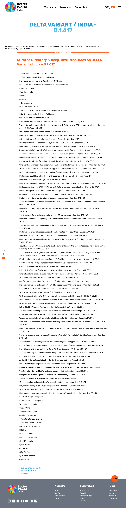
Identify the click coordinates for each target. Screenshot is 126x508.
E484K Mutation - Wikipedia (31, 400)
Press (57, 498)
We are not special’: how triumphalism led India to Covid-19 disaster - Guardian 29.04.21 (56, 318)
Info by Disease (28, 46)
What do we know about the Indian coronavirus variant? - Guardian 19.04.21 (51, 389)
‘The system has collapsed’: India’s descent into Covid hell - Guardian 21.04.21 (52, 382)
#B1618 (22, 99)
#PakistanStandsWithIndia (30, 419)
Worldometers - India (28, 404)
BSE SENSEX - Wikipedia (29, 426)
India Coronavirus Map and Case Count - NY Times (40, 81)
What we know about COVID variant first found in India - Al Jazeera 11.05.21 (51, 292)
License (111, 493)
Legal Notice (113, 490)
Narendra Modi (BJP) (29, 471)
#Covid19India (25, 408)
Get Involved (87, 486)
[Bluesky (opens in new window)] (9, 501)
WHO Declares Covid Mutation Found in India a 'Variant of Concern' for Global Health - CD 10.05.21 (61, 300)
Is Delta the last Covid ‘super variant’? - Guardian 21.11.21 (43, 132)
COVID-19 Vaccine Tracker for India (34, 118)
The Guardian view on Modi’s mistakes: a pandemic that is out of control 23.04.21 (53, 371)
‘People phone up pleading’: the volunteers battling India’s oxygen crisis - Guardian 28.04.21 (58, 341)
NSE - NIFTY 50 (26, 434)
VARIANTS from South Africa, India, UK (84, 46)
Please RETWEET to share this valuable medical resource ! (44, 84)
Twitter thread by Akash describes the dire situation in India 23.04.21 (48, 378)
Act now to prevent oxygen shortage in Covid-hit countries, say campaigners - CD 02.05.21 (58, 311)
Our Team (58, 493)
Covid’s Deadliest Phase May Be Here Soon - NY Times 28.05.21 (46, 266)
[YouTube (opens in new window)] (26, 501)
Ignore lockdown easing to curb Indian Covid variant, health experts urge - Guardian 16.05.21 (59, 274)
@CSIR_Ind (24, 448)
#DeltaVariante (25, 103)
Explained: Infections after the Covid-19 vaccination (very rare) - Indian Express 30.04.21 (57, 314)
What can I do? (85, 490)
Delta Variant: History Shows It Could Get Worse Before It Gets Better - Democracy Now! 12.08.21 (60, 157)
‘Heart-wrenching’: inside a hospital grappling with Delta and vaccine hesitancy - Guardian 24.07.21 (62, 168)
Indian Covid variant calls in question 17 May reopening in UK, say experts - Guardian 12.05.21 (59, 285)
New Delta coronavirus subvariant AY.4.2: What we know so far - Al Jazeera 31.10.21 (55, 135)
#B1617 (22, 96)
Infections (41, 46)
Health (17, 46)
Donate (82, 498)
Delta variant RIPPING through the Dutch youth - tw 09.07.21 (45, 179)
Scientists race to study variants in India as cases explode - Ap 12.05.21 (49, 288)
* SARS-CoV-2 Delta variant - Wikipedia (36, 73)
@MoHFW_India (26, 441)
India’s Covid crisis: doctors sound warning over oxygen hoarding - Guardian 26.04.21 (55, 356)
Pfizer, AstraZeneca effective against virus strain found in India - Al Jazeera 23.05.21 (55, 270)
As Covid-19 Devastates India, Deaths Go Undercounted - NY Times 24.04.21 (52, 360)
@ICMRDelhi (24, 445)
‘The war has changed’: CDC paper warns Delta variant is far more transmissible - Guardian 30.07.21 (62, 165)
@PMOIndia (24, 459)
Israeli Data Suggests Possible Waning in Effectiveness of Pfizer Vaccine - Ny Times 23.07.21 (58, 172)
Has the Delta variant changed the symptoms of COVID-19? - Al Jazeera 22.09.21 (54, 143)
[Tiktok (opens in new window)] (35, 501)
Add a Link (83, 493)
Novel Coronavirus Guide (57, 46)
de (107, 7)
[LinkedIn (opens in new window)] (18, 501)
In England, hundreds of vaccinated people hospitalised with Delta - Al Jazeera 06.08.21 (57, 161)
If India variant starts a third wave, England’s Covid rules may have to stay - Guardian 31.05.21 (59, 259)
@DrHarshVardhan (27, 456)
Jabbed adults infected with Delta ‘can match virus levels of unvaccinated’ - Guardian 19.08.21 (60, 150)
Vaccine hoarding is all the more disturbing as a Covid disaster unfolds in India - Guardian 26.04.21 (61, 353)
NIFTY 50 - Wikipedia (28, 437)
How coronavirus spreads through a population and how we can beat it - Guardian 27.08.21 (58, 146)
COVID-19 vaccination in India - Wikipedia (36, 114)
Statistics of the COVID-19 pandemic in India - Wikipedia (43, 110)
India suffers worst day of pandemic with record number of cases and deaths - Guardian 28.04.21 (61, 345)
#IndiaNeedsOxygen (28, 411)
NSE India (23, 430)
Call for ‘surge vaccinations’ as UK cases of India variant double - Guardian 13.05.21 (54, 281)
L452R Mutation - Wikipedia (31, 397)
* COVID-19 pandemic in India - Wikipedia (36, 77)
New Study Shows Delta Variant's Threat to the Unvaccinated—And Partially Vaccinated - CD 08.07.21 (62, 183)
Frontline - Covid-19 (28, 88)
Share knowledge (86, 495)
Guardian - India (26, 92)
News (64, 7)
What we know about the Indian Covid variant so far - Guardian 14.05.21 (49, 277)
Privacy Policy (113, 498)
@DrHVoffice (24, 452)
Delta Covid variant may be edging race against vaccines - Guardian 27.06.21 (52, 198)
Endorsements (60, 495)
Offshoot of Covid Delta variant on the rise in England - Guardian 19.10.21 (50, 139)
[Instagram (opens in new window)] (31, 501)
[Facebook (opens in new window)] (22, 501)
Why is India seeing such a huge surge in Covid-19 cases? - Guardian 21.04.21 (52, 386)
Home (10, 46)
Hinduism (24, 474)
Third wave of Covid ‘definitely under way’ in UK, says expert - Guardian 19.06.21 (53, 215)
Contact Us (84, 501)
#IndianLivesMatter (27, 415)
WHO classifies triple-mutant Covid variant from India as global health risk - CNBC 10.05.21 (58, 296)
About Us (60, 486)
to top (115, 479)
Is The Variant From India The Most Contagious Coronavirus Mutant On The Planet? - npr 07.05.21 (60, 303)
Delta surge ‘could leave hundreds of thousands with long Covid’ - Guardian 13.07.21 (55, 176)
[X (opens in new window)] (13, 501)
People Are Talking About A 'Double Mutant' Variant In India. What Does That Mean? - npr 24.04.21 (60, 367)
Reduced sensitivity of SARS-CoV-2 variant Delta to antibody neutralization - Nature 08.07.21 (59, 187)
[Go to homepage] (16, 7)
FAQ (56, 490)
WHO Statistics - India (28, 107)
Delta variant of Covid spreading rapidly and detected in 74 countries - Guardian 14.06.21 (57, 232)
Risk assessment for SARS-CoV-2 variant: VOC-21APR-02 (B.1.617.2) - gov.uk (52, 121)
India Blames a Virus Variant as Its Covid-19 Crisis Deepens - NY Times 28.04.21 (53, 349)
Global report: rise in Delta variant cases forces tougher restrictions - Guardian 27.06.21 (56, 194)
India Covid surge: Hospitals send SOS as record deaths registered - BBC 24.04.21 (54, 364)
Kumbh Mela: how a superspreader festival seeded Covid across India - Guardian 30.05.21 (57, 263)
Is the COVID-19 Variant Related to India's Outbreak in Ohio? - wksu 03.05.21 (51, 307)
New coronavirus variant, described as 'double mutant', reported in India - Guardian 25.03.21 (58, 393)
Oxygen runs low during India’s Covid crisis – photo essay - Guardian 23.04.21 (52, 375)
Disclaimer (112, 495)
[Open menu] (119, 7)
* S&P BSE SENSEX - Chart (30, 422)
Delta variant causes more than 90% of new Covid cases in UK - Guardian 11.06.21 (54, 235)
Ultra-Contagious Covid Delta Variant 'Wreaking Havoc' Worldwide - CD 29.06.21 (53, 191)
